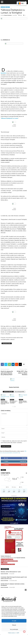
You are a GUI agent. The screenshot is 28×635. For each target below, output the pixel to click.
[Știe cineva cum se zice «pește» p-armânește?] (14, 397)
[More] (24, 364)
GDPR (17, 632)
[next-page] (15, 406)
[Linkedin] (13, 364)
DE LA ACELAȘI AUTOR (19, 391)
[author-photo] (14, 382)
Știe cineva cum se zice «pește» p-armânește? (13, 401)
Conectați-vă (23, 461)
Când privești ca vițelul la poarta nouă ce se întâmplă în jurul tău (5, 402)
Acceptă (14, 620)
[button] (25, 590)
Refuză (14, 625)
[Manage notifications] (24, 631)
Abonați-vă (23, 464)
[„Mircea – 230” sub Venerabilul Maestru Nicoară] (23, 397)
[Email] (20, 364)
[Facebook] (2, 364)
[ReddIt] (16, 364)
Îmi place (24, 458)
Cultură (3, 7)
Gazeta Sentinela (8, 15)
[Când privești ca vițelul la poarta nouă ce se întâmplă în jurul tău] (5, 397)
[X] (5, 364)
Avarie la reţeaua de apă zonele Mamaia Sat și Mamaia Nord (7, 372)
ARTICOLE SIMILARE (8, 391)
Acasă (2, 5)
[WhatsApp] (9, 364)
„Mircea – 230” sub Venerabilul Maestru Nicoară (23, 401)
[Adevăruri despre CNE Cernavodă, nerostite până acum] (14, 352)
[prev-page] (13, 406)
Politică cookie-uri (12, 632)
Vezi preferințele (14, 629)
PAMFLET (6, 5)
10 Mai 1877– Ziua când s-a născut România (22, 372)
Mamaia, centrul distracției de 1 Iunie (11, 571)
